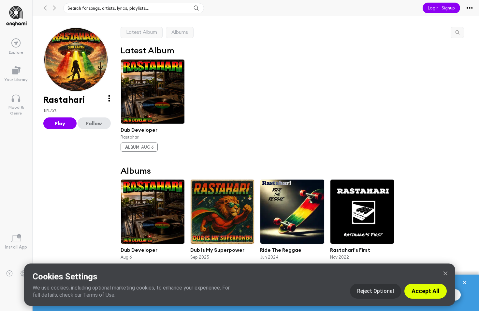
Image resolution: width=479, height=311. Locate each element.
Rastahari (130, 136)
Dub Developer (139, 130)
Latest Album (141, 32)
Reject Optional (375, 291)
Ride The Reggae (280, 250)
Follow (94, 123)
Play (60, 123)
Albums (179, 32)
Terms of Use (98, 295)
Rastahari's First (350, 250)
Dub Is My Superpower (217, 250)
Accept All (426, 291)
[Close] (445, 273)
